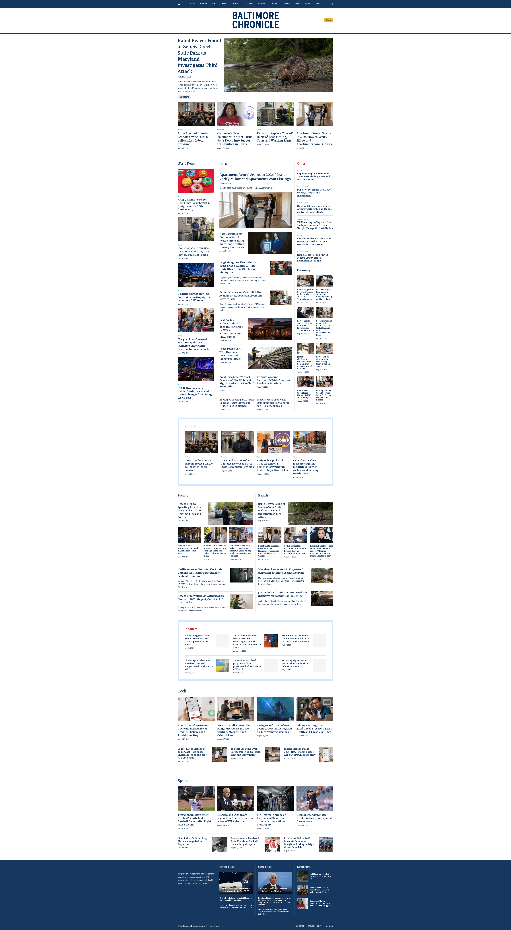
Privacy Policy (315, 926)
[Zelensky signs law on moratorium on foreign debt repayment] (319, 665)
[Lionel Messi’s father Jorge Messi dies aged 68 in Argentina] (219, 844)
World (224, 4)
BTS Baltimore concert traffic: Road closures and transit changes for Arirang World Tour (195, 393)
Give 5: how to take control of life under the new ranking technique (235, 899)
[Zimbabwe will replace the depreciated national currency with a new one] (319, 641)
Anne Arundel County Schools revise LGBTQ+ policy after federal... (320, 890)
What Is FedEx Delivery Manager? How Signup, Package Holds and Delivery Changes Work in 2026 (215, 551)
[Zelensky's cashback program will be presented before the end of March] (271, 665)
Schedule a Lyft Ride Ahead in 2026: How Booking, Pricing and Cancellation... (324, 294)
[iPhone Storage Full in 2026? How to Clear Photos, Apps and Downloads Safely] (326, 754)
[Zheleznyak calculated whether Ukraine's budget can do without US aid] (222, 665)
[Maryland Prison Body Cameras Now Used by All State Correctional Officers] (237, 451)
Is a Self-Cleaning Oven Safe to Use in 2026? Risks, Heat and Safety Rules (246, 751)
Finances (261, 4)
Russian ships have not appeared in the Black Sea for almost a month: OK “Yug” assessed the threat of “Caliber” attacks (274, 901)
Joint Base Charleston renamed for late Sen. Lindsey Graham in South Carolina (305, 363)
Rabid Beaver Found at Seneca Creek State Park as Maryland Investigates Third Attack (271, 510)
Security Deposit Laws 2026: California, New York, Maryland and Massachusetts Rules (324, 328)
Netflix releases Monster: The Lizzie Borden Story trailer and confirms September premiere (200, 573)
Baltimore (203, 4)
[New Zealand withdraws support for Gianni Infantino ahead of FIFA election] (235, 806)
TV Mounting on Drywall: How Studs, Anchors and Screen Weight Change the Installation (315, 225)
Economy (248, 4)
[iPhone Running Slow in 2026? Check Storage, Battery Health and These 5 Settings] (314, 717)
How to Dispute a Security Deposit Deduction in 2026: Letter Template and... (305, 294)
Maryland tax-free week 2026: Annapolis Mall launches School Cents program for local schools (193, 344)
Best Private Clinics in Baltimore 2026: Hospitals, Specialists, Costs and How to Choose (268, 551)
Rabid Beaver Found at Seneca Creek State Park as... (320, 876)
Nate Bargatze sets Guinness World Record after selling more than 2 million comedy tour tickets (231, 240)
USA (213, 4)
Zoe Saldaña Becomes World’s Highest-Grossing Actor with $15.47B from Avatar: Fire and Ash (247, 641)
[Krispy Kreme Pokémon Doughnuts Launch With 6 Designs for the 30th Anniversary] (196, 192)
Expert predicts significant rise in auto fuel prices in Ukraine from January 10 (235, 906)
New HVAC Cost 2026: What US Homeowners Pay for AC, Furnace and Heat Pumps (195, 251)
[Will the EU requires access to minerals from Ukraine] (275, 883)
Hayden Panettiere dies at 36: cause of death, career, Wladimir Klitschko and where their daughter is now (321, 551)
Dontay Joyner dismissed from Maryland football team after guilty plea (245, 841)
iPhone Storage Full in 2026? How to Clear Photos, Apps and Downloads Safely (300, 751)
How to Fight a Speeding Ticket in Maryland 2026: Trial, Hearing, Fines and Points (191, 510)
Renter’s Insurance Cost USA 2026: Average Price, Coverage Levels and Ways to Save (241, 295)
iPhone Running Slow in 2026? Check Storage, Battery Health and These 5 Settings (314, 728)
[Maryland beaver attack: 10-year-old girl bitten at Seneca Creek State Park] (322, 575)
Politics (235, 4)
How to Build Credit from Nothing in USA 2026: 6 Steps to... (305, 394)
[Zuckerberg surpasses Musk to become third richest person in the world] (222, 641)
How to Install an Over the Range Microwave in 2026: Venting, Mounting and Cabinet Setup (233, 730)
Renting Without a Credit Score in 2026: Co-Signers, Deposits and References (324, 395)
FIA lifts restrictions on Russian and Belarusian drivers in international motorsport (271, 819)
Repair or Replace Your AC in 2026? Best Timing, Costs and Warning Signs (275, 137)
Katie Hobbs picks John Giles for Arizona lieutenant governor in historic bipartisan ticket (272, 465)
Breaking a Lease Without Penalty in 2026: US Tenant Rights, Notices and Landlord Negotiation (236, 382)
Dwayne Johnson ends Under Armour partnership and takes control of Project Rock (314, 209)
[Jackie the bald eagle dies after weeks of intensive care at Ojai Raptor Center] (322, 598)
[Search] (332, 4)
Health (286, 4)
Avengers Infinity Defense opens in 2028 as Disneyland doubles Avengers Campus (274, 728)
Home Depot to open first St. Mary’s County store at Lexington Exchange (312, 258)
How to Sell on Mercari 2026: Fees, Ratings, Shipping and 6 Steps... (323, 361)
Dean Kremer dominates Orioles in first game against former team (314, 818)
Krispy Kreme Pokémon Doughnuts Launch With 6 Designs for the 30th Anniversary (194, 204)
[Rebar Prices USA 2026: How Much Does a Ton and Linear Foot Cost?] (270, 358)
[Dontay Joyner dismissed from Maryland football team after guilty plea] (272, 844)
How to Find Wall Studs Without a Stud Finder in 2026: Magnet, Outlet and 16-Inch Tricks (201, 599)
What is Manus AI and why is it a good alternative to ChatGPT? (235, 890)
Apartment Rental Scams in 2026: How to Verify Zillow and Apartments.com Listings (255, 177)
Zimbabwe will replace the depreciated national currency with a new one (296, 638)
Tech (297, 4)
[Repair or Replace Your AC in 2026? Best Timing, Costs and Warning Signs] (275, 124)
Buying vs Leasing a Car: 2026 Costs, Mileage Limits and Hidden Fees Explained (236, 403)
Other (318, 4)
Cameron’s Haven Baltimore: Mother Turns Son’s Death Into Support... (321, 903)
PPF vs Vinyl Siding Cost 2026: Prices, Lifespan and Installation (314, 192)
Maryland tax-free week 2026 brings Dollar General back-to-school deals (273, 403)
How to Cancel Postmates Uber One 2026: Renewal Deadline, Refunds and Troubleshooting (193, 730)
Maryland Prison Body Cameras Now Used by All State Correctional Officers (237, 464)
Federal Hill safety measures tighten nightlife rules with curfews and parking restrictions (306, 467)
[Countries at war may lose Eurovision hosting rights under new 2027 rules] (196, 284)
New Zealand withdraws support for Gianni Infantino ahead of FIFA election (235, 818)
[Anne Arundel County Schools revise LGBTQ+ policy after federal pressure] (196, 126)
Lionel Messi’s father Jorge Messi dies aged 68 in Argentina (193, 841)
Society (274, 4)
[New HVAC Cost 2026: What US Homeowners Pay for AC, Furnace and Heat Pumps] (196, 238)
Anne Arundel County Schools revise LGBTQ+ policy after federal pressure (199, 465)
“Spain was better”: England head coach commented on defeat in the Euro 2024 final (274, 912)
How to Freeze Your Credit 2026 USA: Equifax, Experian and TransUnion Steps (305, 325)
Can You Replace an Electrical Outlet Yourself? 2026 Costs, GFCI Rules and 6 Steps (314, 241)
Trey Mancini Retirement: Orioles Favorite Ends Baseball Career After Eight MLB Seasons (194, 819)
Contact (328, 20)
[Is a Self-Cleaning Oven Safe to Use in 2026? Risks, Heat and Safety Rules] (272, 754)
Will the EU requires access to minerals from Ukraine (273, 890)
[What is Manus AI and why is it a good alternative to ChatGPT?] (236, 883)
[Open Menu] (179, 4)
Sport (307, 4)
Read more (184, 97)
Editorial (300, 926)
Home (192, 4)
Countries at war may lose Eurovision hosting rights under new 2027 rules (194, 297)
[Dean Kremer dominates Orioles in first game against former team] (314, 806)
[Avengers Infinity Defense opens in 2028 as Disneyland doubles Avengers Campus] (275, 717)
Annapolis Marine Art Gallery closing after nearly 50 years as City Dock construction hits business (240, 551)
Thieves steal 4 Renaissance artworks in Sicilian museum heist (188, 550)
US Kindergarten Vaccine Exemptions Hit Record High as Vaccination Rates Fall (295, 550)
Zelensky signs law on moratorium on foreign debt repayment (295, 663)
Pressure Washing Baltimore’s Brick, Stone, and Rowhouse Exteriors (274, 380)
